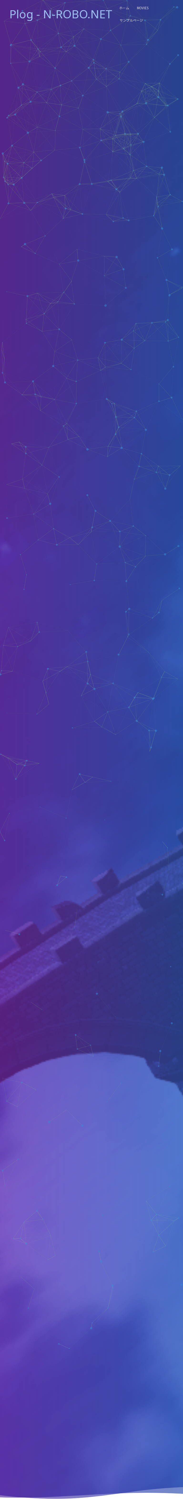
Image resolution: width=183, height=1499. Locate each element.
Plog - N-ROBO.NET (60, 14)
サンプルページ (131, 20)
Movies (143, 7)
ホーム (124, 7)
